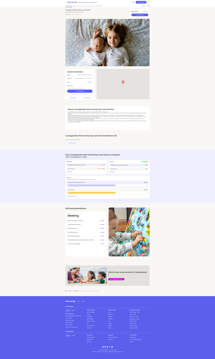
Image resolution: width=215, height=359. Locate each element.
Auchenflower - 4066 (134, 319)
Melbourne (110, 314)
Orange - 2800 (133, 323)
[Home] (66, 291)
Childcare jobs (133, 337)
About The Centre (81, 6)
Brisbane (110, 316)
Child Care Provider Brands (71, 327)
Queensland (89, 316)
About (78, 301)
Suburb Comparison (90, 6)
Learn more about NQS (71, 196)
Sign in (73, 310)
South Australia (90, 319)
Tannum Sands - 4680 (134, 312)
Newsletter (110, 339)
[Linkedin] (103, 347)
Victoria (69, 291)
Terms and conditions (103, 349)
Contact (83, 301)
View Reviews (69, 171)
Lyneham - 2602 (133, 321)
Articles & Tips (68, 325)
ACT (88, 323)
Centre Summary (68, 6)
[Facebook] (105, 347)
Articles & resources (112, 337)
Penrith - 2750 (133, 314)
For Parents (69, 306)
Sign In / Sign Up (141, 2)
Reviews (75, 6)
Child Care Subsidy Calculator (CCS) (73, 316)
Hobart (109, 328)
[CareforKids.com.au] (70, 301)
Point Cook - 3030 (133, 328)
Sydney (109, 312)
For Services (69, 331)
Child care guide (68, 322)
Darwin (109, 325)
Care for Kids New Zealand (135, 339)
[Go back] (66, 2)
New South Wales (90, 312)
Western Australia (91, 321)
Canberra (110, 323)
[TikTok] (110, 347)
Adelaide (110, 319)
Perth (109, 321)
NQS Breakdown (99, 6)
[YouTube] (107, 347)
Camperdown (76, 291)
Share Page (73, 97)
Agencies (89, 341)
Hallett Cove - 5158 (134, 316)
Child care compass (69, 320)
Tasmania (89, 328)
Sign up (68, 310)
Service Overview (90, 337)
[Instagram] (112, 347)
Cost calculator (68, 318)
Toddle (131, 341)
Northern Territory (91, 325)
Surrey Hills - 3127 (133, 325)
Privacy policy (113, 349)
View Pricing (112, 171)
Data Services (90, 339)
